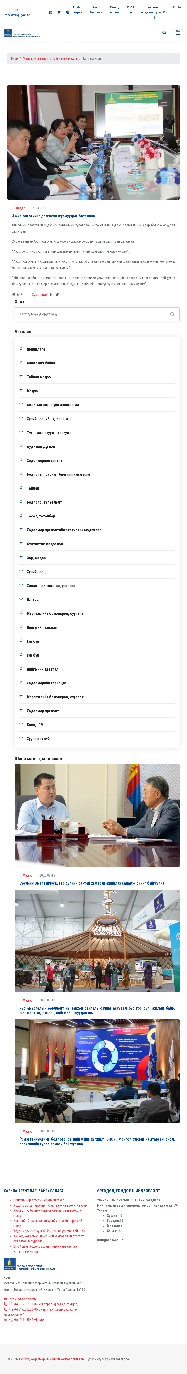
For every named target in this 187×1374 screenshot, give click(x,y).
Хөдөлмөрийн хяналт (45, 460)
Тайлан (33, 488)
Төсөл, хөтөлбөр (41, 516)
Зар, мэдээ (36, 558)
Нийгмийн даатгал (42, 669)
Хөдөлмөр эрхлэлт (43, 711)
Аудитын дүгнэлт (42, 446)
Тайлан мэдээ (39, 377)
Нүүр (14, 58)
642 (19, 295)
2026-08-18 (47, 875)
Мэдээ (20, 208)
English (178, 7)
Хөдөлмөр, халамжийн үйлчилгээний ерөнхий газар (50, 1205)
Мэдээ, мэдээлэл (35, 58)
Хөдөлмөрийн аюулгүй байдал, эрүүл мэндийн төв (49, 1231)
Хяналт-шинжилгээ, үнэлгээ (51, 585)
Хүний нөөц (36, 571)
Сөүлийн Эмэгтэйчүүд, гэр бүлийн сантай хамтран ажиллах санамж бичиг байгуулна (91, 883)
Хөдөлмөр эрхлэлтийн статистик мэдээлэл (64, 530)
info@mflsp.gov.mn (22, 1299)
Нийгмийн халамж (42, 627)
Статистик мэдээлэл (45, 544)
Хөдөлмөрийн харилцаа (47, 683)
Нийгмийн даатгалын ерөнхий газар (38, 1200)
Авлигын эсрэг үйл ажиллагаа (53, 405)
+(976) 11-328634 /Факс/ (26, 1320)
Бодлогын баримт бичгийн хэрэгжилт (59, 474)
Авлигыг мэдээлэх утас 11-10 (154, 12)
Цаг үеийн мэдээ (65, 58)
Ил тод (33, 599)
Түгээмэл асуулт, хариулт (49, 432)
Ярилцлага (36, 349)
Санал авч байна (41, 363)
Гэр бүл (33, 641)
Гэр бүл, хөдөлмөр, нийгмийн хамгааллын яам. (52, 1359)
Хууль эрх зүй (38, 738)
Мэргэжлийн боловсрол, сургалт (55, 613)
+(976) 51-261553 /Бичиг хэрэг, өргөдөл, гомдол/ (44, 1304)
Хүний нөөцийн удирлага (47, 418)
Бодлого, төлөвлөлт (44, 502)
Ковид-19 (35, 725)
